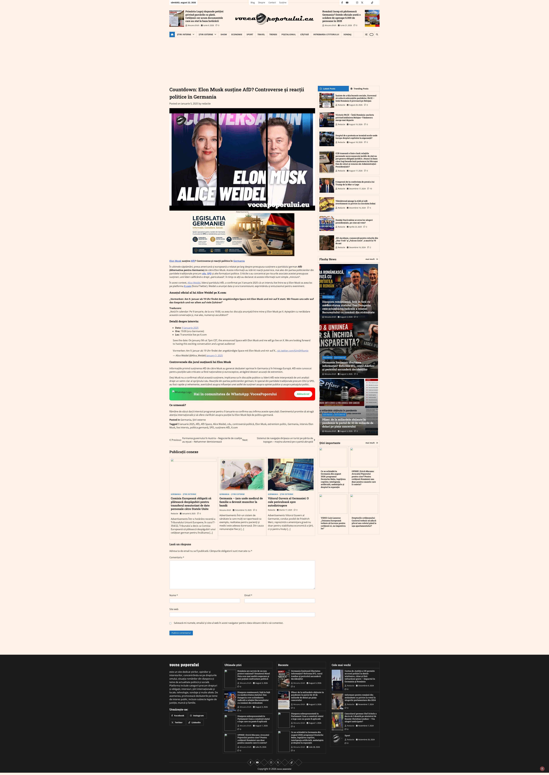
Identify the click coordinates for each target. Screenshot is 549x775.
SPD (209, 273)
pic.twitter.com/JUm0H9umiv (292, 350)
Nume (173, 595)
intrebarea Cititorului (326, 34)
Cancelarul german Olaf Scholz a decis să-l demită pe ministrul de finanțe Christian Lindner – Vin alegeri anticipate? (361, 717)
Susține (282, 2)
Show (224, 34)
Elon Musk (175, 261)
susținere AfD (222, 427)
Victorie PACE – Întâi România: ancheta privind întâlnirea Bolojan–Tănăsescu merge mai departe (355, 117)
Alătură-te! (303, 394)
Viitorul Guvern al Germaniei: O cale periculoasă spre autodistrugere (288, 501)
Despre (261, 2)
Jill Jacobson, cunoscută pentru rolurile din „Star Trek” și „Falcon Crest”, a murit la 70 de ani (357, 241)
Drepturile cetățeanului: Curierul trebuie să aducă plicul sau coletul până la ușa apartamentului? (364, 521)
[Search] (377, 34)
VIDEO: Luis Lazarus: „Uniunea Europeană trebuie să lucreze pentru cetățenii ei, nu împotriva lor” (333, 523)
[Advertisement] (274, 59)
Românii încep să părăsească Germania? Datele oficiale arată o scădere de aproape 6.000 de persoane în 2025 (341, 16)
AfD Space (206, 424)
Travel (261, 34)
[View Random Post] (366, 34)
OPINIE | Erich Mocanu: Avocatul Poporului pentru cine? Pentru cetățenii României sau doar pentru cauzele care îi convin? (364, 478)
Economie (236, 34)
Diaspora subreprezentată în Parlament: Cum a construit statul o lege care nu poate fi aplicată (253, 719)
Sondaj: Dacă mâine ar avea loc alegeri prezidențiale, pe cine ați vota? (354, 221)
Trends (273, 34)
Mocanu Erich (193, 25)
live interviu (182, 427)
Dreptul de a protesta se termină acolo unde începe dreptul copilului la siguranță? (356, 136)
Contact (272, 2)
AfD (193, 261)
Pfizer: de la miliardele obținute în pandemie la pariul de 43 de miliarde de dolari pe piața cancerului (347, 423)
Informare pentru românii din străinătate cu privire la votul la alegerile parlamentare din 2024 (360, 697)
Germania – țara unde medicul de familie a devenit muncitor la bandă (241, 501)
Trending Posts (361, 88)
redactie (206, 103)
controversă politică (243, 424)
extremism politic (277, 424)
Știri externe (206, 34)
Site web (173, 609)
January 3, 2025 (214, 355)
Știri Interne (184, 34)
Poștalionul (289, 34)
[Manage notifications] (542, 768)
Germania (239, 261)
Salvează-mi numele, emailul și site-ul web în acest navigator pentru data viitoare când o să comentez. (228, 622)
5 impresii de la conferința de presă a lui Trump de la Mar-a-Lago (355, 183)
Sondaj (347, 34)
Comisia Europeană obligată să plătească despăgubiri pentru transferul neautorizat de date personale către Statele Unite (191, 503)
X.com (187, 286)
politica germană (199, 427)
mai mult (370, 259)
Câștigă (304, 34)
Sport (250, 34)
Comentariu (176, 557)
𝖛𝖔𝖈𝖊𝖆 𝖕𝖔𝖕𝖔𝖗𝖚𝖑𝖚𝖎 (284, 768)
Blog (253, 2)
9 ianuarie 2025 (190, 327)
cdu (204, 273)
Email (248, 595)
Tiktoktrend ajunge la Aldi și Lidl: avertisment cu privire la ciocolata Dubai (355, 202)
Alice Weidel (194, 282)
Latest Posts (329, 88)
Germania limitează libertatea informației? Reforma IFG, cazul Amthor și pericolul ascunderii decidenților (348, 366)
